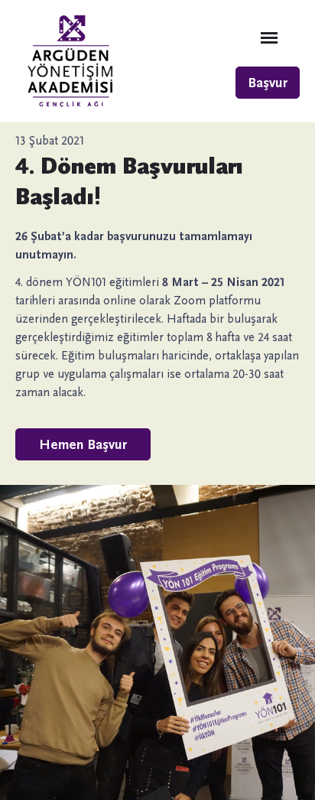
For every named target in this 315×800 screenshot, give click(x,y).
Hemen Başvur (83, 444)
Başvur (267, 82)
